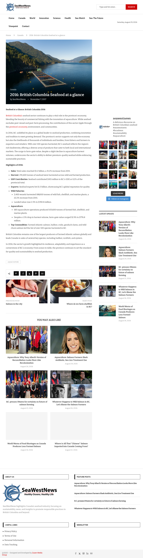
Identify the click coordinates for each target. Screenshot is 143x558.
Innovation (44, 18)
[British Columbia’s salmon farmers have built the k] (103, 184)
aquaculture (13, 262)
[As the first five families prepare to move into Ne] (113, 174)
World (32, 18)
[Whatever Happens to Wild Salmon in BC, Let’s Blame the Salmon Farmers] (71, 384)
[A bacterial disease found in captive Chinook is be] (113, 164)
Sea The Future (96, 18)
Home (11, 18)
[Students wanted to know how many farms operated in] (123, 155)
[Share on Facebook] (23, 273)
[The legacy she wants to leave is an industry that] (103, 174)
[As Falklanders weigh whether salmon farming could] (113, 155)
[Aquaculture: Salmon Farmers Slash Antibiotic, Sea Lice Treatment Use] (71, 340)
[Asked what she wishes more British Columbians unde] (123, 164)
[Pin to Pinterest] (36, 273)
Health (68, 18)
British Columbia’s (14, 115)
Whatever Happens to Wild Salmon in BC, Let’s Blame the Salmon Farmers (127, 291)
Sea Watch (80, 18)
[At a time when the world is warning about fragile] (133, 145)
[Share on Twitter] (29, 273)
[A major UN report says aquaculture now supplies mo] (113, 184)
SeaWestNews (19, 99)
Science (56, 18)
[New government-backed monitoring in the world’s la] (123, 184)
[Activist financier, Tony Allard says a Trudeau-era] (103, 145)
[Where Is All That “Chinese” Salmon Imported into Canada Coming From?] (71, 426)
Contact (25, 26)
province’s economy (18, 127)
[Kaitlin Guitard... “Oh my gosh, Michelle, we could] (133, 174)
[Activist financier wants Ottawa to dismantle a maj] (133, 164)
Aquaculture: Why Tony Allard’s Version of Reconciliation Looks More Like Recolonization (26, 360)
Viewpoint (13, 26)
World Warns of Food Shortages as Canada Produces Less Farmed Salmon (127, 312)
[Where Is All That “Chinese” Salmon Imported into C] (103, 155)
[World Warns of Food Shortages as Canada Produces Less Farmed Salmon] (26, 426)
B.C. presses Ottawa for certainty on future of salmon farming (127, 271)
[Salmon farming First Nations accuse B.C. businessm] (103, 164)
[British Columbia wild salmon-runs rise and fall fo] (123, 145)
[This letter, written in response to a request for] (133, 184)
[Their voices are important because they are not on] (123, 174)
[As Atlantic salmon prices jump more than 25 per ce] (133, 155)
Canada (21, 18)
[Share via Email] (42, 273)
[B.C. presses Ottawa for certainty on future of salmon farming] (26, 384)
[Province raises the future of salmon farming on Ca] (113, 145)
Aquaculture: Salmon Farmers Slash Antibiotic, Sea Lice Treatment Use (128, 251)
